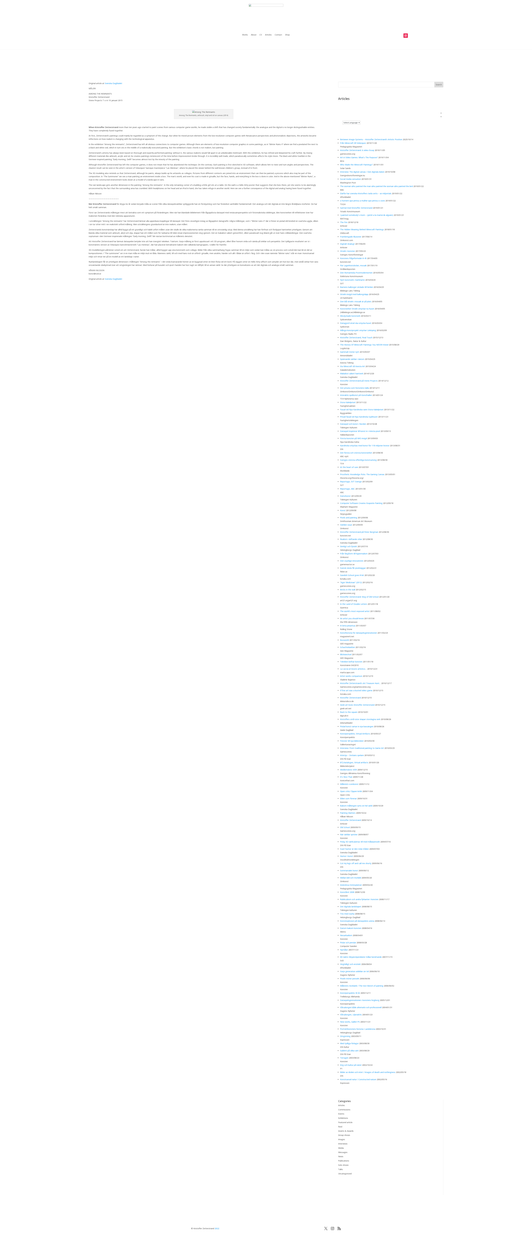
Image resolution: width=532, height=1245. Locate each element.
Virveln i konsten (347, 251)
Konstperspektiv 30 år (350, 993)
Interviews (342, 1143)
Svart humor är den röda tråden (354, 849)
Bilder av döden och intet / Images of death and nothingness (367, 1072)
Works (245, 35)
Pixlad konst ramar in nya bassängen (356, 726)
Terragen (344, 1057)
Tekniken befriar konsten (351, 661)
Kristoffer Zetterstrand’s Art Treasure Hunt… (360, 683)
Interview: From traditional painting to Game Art (362, 748)
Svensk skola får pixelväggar (353, 568)
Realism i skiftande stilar (351, 539)
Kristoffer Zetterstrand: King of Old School (359, 596)
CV (260, 35)
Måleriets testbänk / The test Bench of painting (361, 985)
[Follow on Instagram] (405, 35)
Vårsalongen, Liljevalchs (351, 1014)
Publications (343, 1160)
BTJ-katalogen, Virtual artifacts (354, 762)
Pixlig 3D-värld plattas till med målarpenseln (360, 841)
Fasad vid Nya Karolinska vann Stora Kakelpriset (361, 409)
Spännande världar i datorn (352, 359)
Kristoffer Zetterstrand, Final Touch (356, 337)
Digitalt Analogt (347, 244)
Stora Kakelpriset (348, 402)
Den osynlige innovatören (351, 560)
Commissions (344, 1109)
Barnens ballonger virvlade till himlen (356, 287)
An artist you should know (352, 618)
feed (340, 1126)
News (340, 1156)
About (253, 35)
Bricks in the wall (347, 589)
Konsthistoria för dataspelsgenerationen (358, 633)
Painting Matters (347, 813)
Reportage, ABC (347, 488)
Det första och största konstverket (356, 452)
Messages (342, 1152)
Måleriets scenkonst (349, 784)
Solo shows (343, 1165)
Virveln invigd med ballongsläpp (354, 294)
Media (341, 1148)
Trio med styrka (347, 913)
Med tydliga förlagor (349, 1043)
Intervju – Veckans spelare (352, 755)
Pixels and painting (348, 517)
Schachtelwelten (347, 647)
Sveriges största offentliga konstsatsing (358, 460)
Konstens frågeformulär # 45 (353, 258)
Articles (268, 35)
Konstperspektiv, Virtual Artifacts (355, 733)
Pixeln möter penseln (349, 978)
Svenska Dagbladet (113, 83)
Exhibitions (343, 1118)
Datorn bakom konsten (350, 928)
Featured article (345, 1122)
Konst (343, 510)
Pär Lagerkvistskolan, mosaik (353, 265)
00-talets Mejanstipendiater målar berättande (361, 957)
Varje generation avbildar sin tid (354, 971)
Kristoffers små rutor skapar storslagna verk (360, 719)
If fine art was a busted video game (356, 690)
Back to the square (348, 712)
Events (341, 1113)
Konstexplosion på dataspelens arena (357, 921)
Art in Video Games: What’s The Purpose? (359, 157)
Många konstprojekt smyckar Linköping (358, 330)
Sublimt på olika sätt (349, 1050)
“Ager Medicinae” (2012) (351, 582)
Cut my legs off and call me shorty (355, 863)
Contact (278, 35)
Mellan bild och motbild (350, 877)
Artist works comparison (351, 676)
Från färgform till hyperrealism (354, 553)
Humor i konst (346, 856)
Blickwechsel (345, 654)
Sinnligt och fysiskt (348, 546)
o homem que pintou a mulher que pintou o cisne (362, 200)
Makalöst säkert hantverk (351, 373)
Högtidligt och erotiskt (350, 964)
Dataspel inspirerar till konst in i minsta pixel (360, 431)
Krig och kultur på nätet (351, 1065)
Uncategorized (345, 1173)
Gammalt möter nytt (349, 352)
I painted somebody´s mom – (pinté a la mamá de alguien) (366, 215)
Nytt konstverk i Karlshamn (352, 280)
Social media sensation (350, 179)
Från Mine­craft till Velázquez (353, 143)
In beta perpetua (347, 625)
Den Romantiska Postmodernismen (356, 272)
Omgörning (345, 1036)
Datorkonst (345, 496)
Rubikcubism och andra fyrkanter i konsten (359, 899)
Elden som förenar (348, 798)
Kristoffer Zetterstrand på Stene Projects (359, 380)
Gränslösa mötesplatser (351, 885)
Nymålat (344, 949)
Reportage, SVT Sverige (351, 481)
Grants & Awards (346, 1131)
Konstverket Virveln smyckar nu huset (357, 308)
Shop (287, 35)
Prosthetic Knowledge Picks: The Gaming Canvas (362, 474)
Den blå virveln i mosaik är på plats (355, 301)
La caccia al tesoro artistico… (353, 669)
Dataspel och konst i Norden (353, 424)
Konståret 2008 (347, 892)
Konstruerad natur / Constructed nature (358, 1079)
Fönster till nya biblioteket (352, 741)
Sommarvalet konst (349, 870)
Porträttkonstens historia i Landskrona (357, 1029)
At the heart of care (349, 467)
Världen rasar (346, 524)
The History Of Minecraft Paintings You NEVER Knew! (364, 344)
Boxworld (344, 640)
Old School (345, 827)
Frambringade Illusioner (350, 236)
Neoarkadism (346, 935)
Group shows (344, 1135)
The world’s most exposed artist (355, 611)
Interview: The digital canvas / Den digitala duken (362, 172)
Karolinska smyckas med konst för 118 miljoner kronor (364, 445)
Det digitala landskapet (350, 906)
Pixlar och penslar (348, 942)
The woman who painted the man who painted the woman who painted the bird (376, 186)
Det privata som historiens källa (354, 388)
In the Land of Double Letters (353, 604)
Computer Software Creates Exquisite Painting (361, 503)
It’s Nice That (346, 777)
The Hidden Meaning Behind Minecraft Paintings (362, 229)
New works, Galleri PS (350, 1021)
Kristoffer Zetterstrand (350, 697)
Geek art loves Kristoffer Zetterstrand (357, 705)
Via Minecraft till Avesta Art (352, 366)
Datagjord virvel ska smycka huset (355, 323)
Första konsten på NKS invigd (353, 438)
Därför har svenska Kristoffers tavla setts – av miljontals (365, 193)
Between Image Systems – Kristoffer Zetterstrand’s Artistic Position (371, 139)
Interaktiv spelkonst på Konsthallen (356, 395)
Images (341, 1139)
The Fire (343, 222)
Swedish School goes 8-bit (352, 575)
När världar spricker (349, 834)
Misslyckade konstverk (350, 316)
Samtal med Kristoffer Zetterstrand (356, 208)
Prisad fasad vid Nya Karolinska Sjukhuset (359, 416)
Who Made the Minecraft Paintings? (356, 164)
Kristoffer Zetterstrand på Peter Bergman (359, 532)
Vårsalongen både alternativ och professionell (361, 1007)
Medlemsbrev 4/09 (348, 769)
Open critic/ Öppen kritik (351, 791)
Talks (340, 1169)
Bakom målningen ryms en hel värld (356, 805)
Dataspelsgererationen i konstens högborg (359, 1000)
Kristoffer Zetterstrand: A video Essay (357, 150)
